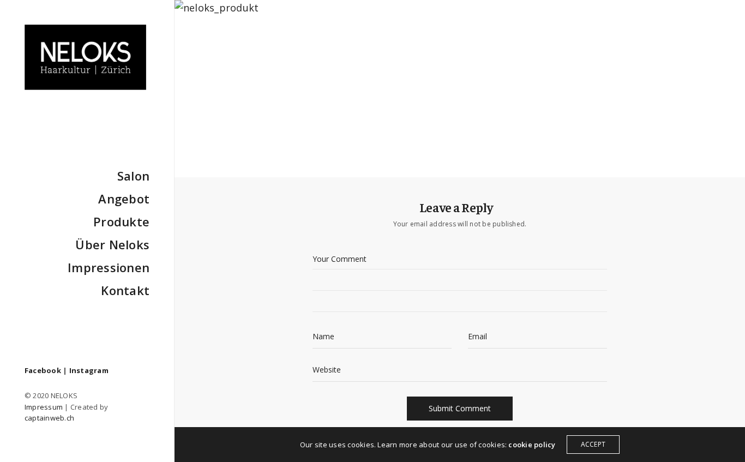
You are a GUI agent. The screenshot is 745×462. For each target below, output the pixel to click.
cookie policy (531, 444)
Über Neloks (112, 244)
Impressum (44, 407)
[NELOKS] (85, 57)
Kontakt (125, 290)
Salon (133, 175)
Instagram (89, 370)
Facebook (43, 370)
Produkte (121, 221)
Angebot (123, 198)
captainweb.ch (49, 418)
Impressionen (108, 267)
